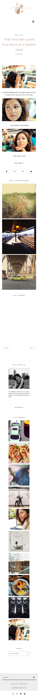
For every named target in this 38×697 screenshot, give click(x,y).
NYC (21, 54)
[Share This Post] (15, 172)
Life (17, 54)
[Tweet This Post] (7, 172)
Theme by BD (21, 688)
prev (6, 348)
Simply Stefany (19, 683)
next (31, 348)
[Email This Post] (31, 172)
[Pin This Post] (23, 172)
